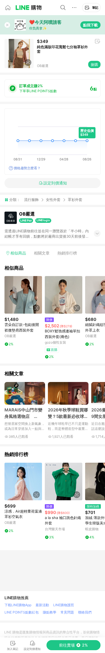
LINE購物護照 (63, 605)
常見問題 (67, 612)
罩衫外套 (75, 200)
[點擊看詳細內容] (23, 295)
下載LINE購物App (17, 605)
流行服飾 (31, 199)
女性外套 (53, 199)
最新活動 (42, 605)
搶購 (94, 64)
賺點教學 (49, 612)
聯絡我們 (85, 612)
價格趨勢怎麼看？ (27, 168)
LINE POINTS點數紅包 (21, 612)
